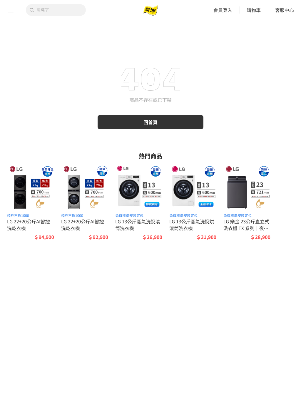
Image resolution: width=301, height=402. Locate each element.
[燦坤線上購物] (150, 10)
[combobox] (59, 10)
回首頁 (150, 122)
